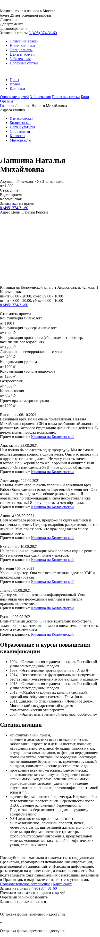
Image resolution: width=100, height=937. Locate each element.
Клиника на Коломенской (52, 437)
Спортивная (20, 131)
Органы (6, 101)
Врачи (15, 84)
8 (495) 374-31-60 (43, 33)
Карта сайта (62, 884)
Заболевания (20, 59)
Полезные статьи (24, 63)
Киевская (17, 136)
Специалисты (21, 50)
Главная (6, 105)
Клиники (17, 88)
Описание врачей (24, 41)
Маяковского (20, 140)
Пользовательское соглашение (25, 884)
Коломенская (20, 123)
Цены (14, 80)
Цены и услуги (22, 54)
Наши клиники (22, 45)
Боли (85, 97)
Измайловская (21, 118)
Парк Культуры (22, 127)
